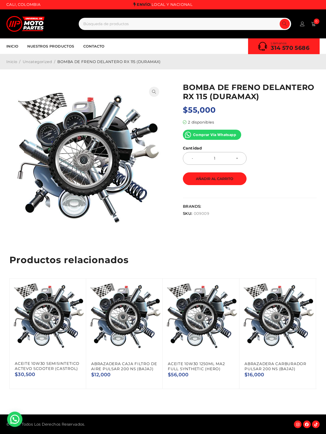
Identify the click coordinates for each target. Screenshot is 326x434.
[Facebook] (307, 424)
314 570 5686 (290, 48)
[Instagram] (298, 424)
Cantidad (192, 148)
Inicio (11, 61)
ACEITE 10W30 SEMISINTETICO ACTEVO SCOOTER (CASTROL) (47, 366)
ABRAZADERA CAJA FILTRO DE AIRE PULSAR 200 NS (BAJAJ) (124, 366)
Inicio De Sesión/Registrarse (302, 23)
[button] (154, 92)
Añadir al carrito (214, 178)
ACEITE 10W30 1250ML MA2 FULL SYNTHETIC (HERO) (196, 366)
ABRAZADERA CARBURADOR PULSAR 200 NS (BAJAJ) (275, 366)
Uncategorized (37, 61)
